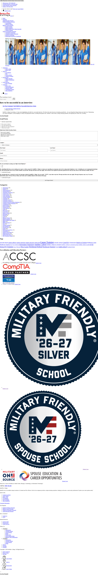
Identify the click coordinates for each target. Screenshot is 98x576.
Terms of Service (6, 551)
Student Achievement (7, 232)
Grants (4, 209)
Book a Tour (8, 70)
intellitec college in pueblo (84, 244)
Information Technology (27, 244)
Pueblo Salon (8, 534)
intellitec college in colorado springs (70, 244)
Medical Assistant (9, 27)
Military (4, 221)
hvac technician (16, 244)
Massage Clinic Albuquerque (11, 537)
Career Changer (6, 195)
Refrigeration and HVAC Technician (13, 36)
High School (5, 210)
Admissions (5, 67)
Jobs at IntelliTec (8, 90)
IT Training (9, 247)
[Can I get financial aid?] (49, 133)
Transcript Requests (9, 87)
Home (4, 18)
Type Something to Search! (5, 97)
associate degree (4, 242)
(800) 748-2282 (8, 485)
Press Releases (6, 226)
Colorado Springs (6, 197)
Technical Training (49, 247)
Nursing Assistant (9, 30)
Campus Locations (9, 76)
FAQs (6, 81)
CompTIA (66, 242)
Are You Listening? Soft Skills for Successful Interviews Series (19, 106)
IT (91, 244)
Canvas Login (6, 521)
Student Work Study (7, 234)
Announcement (6, 191)
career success (30, 242)
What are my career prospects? (8, 126)
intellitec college (40, 245)
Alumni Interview (6, 190)
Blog (6, 73)
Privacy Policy (6, 552)
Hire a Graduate (8, 83)
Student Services (16, 108)
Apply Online (8, 69)
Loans (4, 216)
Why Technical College (8, 236)
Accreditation (8, 72)
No (2, 166)
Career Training (47, 242)
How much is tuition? (6, 124)
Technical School (35, 247)
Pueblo (4, 228)
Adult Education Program (8, 20)
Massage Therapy (9, 24)
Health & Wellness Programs (9, 21)
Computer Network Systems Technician (11, 202)
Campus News (6, 193)
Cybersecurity (72, 242)
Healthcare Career (91, 242)
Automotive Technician (10, 32)
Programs (5, 19)
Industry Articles (6, 213)
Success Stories (8, 75)
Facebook (5, 528)
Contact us (5, 84)
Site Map (4, 554)
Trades (57, 247)
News (4, 223)
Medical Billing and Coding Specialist (13, 29)
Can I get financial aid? (6, 125)
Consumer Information (5, 503)
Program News (6, 227)
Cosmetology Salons (9, 89)
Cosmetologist (8, 23)
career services (20, 242)
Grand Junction (6, 208)
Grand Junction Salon (9, 536)
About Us (5, 71)
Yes (2, 165)
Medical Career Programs (8, 25)
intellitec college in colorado (54, 244)
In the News (5, 211)
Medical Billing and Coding (8, 220)
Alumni (4, 189)
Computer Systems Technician (11, 33)
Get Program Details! (49, 180)
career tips (37, 242)
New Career (25, 247)
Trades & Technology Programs (9, 31)
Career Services (6, 82)
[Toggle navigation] (13, 16)
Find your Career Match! (18, 9)
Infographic (5, 214)
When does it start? (6, 127)
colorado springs (58, 242)
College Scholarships (9, 79)
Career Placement (9, 108)
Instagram (5, 538)
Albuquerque (5, 187)
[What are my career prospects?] (49, 134)
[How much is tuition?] (49, 132)
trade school (63, 247)
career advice (12, 242)
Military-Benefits (6, 222)
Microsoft (18, 247)
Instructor (5, 215)
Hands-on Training (81, 242)
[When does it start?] (49, 136)
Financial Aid (5, 77)
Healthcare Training (5, 244)
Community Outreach (7, 201)
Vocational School (71, 247)
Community (5, 198)
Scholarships (5, 231)
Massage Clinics (8, 88)
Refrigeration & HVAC (8, 230)
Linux (14, 247)
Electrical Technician (9, 35)
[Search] (14, 99)
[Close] (0, 96)
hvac (11, 244)
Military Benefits (8, 78)
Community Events (7, 199)
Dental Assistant (8, 26)
